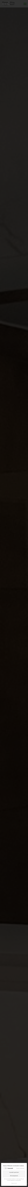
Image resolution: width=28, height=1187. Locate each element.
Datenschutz (14, 1183)
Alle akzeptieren (14, 1175)
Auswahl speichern (14, 1172)
